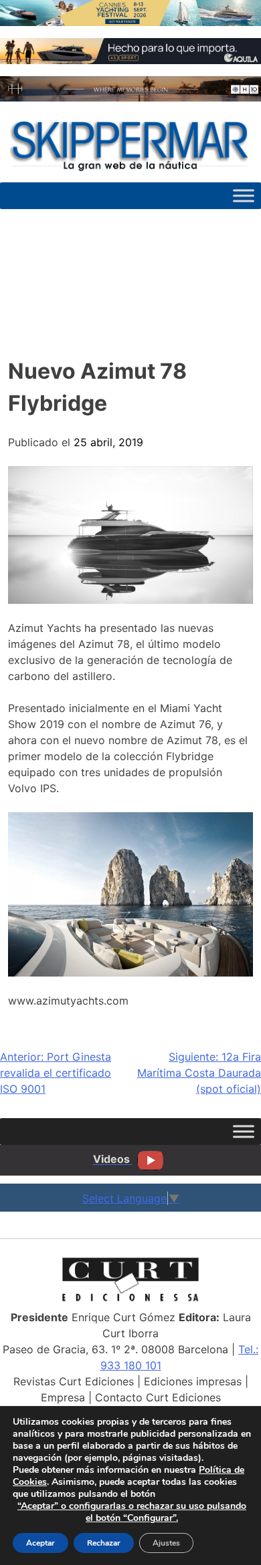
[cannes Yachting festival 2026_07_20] (130, 22)
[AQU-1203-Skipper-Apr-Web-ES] (130, 60)
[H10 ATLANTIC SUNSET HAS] (130, 97)
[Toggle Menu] (243, 195)
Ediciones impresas (193, 1381)
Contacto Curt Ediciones (158, 1397)
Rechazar (103, 1543)
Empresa (63, 1397)
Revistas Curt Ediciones (73, 1381)
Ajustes (166, 1543)
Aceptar (40, 1543)
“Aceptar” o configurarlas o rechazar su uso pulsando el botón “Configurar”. (131, 1512)
